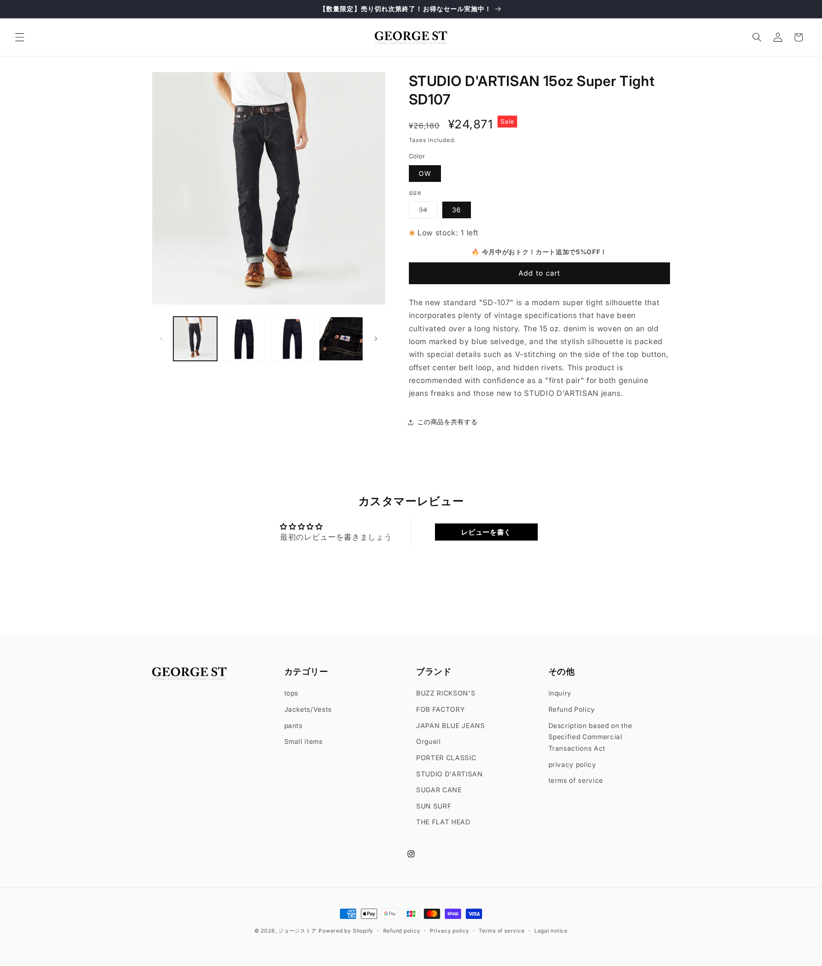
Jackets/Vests (308, 709)
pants (293, 726)
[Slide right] (375, 339)
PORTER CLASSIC (446, 758)
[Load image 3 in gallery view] (293, 339)
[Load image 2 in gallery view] (244, 339)
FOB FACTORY (440, 709)
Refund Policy (572, 709)
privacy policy (572, 765)
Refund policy (401, 930)
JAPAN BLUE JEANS (450, 726)
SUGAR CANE (439, 790)
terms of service (576, 780)
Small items (303, 741)
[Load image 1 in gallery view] (195, 339)
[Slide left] (161, 339)
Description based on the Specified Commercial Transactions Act (590, 737)
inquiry (560, 693)
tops (291, 693)
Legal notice (551, 930)
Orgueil (428, 741)
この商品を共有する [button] (447, 422)
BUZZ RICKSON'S (445, 693)
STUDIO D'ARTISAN (449, 774)
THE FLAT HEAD (443, 822)
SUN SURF (433, 806)
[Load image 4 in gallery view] (341, 339)
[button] (19, 37)
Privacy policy (449, 930)
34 (428, 211)
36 (456, 210)
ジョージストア (297, 930)
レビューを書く (486, 532)
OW (425, 173)
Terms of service (501, 930)
